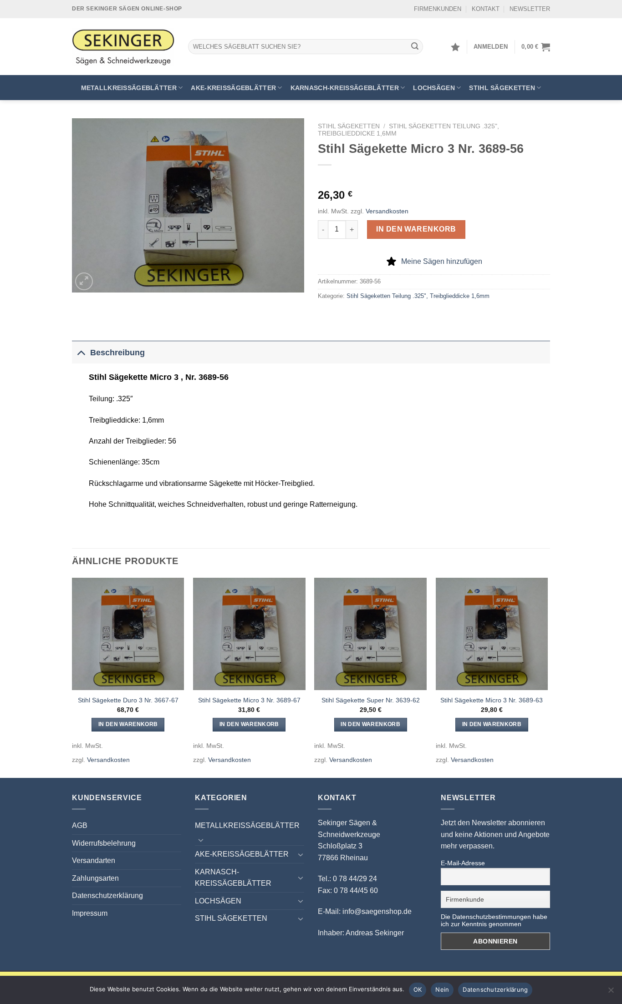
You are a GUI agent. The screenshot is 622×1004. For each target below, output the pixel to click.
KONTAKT (486, 8)
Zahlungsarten (95, 878)
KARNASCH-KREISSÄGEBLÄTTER (345, 87)
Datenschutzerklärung (107, 895)
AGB (79, 825)
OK (417, 989)
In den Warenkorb (416, 229)
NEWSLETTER (530, 8)
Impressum (89, 913)
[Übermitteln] (415, 47)
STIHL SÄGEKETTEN (502, 87)
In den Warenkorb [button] (128, 724)
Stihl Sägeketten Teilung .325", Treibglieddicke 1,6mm (418, 296)
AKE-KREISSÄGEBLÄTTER (233, 87)
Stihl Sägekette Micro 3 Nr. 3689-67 (249, 700)
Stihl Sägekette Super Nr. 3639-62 (370, 700)
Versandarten (93, 860)
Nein (442, 989)
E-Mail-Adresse (463, 863)
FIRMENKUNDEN (437, 8)
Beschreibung (117, 352)
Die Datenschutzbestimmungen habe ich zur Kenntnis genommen (494, 920)
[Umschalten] (81, 352)
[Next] (547, 677)
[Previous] (72, 677)
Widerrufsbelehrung (104, 843)
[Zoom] (84, 281)
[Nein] (610, 992)
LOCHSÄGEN (434, 87)
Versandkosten (387, 211)
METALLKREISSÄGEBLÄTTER (129, 87)
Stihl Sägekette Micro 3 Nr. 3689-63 (491, 700)
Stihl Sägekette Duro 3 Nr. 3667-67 (128, 700)
